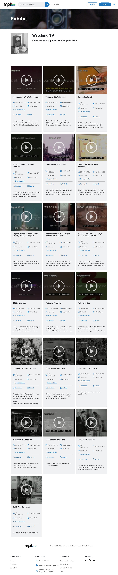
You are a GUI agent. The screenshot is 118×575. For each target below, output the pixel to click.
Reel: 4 (31, 320)
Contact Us (55, 4)
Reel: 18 (64, 184)
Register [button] (92, 4)
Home (13, 561)
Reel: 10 (97, 386)
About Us (14, 568)
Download (18, 115)
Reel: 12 (64, 255)
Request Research (66, 568)
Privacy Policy (64, 564)
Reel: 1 (31, 115)
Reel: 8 (97, 117)
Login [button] (105, 4)
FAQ (61, 571)
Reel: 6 (31, 388)
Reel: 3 (97, 184)
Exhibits (13, 564)
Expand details (20, 109)
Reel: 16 (31, 255)
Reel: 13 (64, 388)
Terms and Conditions (67, 561)
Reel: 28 (32, 186)
